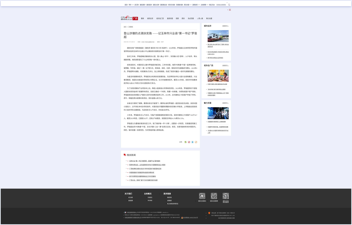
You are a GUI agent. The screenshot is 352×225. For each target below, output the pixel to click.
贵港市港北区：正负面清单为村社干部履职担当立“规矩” (147, 165)
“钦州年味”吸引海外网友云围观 (216, 89)
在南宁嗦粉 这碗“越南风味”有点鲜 (217, 84)
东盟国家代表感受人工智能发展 (217, 121)
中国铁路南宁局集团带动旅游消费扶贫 (141, 172)
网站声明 (169, 197)
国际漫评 (142, 4)
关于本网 (130, 197)
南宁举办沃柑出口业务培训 (215, 57)
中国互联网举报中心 (132, 212)
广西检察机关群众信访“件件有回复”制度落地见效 (145, 168)
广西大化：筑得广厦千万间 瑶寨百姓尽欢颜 (143, 180)
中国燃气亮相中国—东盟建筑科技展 (218, 127)
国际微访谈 (163, 4)
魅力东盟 (209, 18)
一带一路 (200, 18)
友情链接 (169, 200)
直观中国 (170, 18)
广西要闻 (130, 26)
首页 (126, 4)
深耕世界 (195, 4)
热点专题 (191, 18)
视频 (177, 18)
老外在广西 (160, 18)
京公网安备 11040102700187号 (190, 217)
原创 (183, 18)
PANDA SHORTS (221, 4)
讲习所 (136, 4)
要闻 (142, 18)
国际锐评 (149, 4)
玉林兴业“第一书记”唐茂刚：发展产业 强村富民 (144, 161)
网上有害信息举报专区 (172, 203)
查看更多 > (225, 26)
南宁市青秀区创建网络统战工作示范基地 (142, 176)
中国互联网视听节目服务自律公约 (133, 217)
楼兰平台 (211, 4)
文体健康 (203, 4)
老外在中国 (171, 4)
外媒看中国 (179, 4)
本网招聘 (130, 200)
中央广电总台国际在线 (147, 42)
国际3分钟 (156, 4)
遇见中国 (186, 4)
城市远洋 (150, 18)
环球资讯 (150, 197)
